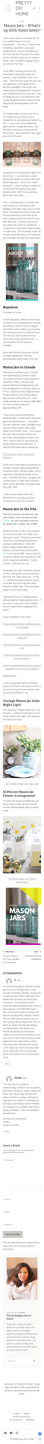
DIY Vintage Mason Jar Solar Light (22, 783)
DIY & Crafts (16, 1420)
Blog (22, 21)
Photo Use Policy (22, 1417)
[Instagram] (16, 1433)
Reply (7, 1064)
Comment (9, 1160)
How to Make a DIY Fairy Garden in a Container (11, 957)
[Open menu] (34, 8)
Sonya (18, 1077)
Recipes (30, 1420)
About (27, 1414)
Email (7, 1212)
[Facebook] (11, 1433)
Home (16, 1414)
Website (8, 1224)
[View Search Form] (39, 8)
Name (7, 1199)
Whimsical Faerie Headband (33, 955)
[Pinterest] (5, 1433)
